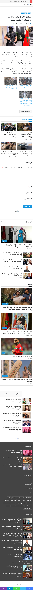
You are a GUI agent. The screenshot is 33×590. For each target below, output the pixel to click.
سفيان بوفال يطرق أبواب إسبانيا (22, 356)
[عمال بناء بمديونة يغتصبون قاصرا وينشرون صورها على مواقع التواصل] (27, 467)
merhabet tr (28, 497)
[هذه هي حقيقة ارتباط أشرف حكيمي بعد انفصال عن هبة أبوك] (27, 415)
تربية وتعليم (13, 500)
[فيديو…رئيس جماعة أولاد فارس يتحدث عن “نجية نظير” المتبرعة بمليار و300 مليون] (27, 262)
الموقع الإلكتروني (28, 198)
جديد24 (29, 503)
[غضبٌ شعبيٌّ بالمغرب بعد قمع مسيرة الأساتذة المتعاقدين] (27, 557)
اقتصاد (9, 497)
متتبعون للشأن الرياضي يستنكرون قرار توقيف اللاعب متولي (12, 400)
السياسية (29, 500)
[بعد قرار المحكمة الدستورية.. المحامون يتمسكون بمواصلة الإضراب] (8, 127)
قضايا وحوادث (24, 13)
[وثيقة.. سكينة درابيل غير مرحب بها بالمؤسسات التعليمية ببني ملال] (27, 408)
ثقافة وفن (7, 500)
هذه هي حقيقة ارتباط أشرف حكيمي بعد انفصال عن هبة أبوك (12, 414)
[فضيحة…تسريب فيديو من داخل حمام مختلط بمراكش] (27, 460)
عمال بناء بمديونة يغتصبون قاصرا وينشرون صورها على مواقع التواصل (12, 465)
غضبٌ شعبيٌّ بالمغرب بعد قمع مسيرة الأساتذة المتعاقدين (13, 555)
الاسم (30, 186)
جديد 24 (27, 23)
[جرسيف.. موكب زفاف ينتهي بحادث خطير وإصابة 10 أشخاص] (24, 146)
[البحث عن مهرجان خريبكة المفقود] (27, 568)
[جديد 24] (26, 4)
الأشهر (27, 394)
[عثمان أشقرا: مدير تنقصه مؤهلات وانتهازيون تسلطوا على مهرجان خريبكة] (27, 521)
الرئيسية (28, 10)
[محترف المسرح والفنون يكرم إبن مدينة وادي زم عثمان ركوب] (27, 269)
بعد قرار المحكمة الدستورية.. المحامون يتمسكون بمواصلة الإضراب (9, 134)
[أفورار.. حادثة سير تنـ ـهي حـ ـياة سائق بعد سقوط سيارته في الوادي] (8, 146)
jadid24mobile (25, 111)
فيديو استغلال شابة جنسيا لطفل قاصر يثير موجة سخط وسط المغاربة (11, 428)
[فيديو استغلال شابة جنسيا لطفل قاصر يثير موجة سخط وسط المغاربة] (27, 430)
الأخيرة (17, 394)
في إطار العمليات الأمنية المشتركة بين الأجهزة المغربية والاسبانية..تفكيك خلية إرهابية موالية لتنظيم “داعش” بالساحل (26, 102)
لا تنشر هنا (14, 505)
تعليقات (6, 394)
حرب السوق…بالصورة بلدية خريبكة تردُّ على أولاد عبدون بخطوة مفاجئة (12, 253)
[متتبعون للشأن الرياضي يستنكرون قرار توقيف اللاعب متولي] (27, 401)
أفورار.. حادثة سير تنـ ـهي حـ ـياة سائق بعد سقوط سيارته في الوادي (8, 153)
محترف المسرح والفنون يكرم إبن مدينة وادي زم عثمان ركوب (13, 267)
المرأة (19, 500)
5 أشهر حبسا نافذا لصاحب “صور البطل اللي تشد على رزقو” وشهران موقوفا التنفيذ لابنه (25, 135)
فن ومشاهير (28, 505)
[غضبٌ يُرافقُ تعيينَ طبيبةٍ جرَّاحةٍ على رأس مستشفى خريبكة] (27, 575)
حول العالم (23, 503)
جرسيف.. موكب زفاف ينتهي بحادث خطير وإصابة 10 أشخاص (24, 152)
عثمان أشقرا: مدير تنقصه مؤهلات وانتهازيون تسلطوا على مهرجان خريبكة (19, 246)
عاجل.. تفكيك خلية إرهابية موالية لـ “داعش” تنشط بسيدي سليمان (26, 87)
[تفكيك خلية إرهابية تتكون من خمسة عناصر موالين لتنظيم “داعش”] (10, 81)
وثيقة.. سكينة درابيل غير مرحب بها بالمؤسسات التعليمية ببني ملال (13, 407)
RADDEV (9, 584)
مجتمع (8, 505)
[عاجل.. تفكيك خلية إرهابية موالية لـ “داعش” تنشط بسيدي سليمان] (25, 81)
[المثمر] (16, 211)
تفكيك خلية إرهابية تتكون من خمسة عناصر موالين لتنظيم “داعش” (11, 87)
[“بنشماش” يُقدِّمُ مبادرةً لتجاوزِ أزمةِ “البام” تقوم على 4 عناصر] (27, 276)
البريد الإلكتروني (28, 192)
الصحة (24, 500)
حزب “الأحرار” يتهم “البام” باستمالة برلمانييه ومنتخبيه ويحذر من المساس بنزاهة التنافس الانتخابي (16, 333)
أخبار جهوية (21, 497)
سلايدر (24, 10)
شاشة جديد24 (7, 503)
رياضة (18, 503)
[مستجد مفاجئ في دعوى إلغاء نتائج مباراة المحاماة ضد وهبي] (27, 423)
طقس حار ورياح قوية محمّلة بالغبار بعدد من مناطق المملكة (17, 380)
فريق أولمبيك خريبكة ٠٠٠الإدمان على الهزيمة (21, 561)
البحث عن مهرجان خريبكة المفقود (14, 566)
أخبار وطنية (14, 497)
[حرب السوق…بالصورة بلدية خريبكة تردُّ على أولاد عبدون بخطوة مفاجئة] (27, 255)
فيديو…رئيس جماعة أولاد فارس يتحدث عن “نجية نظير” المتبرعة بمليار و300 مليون (12, 260)
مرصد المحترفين (27, 508)
